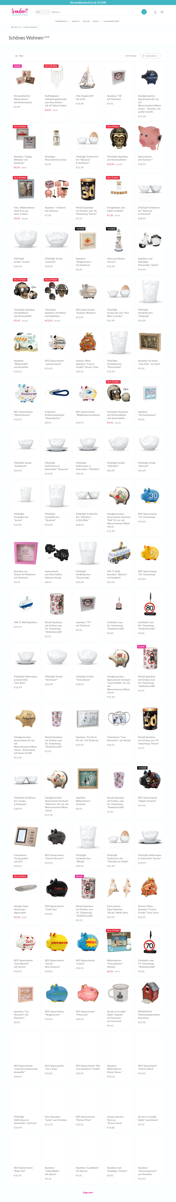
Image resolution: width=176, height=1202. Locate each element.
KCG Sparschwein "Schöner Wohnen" (86, 311)
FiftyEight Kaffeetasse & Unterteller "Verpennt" (57, 466)
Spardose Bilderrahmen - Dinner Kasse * (115, 1068)
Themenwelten (61, 21)
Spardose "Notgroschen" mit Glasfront (83, 261)
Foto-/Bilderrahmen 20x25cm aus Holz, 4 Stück (24, 210)
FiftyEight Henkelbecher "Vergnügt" (145, 312)
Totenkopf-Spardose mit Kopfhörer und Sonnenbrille (24, 312)
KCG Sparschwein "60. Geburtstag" (147, 573)
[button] (162, 12)
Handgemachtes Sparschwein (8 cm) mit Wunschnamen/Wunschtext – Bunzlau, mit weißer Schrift (149, 103)
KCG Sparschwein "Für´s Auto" (54, 1067)
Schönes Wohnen (30, 27)
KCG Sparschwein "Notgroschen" (54, 1013)
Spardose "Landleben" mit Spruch (87, 1169)
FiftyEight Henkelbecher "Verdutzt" (52, 517)
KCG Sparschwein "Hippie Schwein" (147, 799)
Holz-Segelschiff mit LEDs (84, 97)
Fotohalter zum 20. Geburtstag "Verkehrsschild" (115, 625)
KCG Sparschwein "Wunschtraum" (23, 413)
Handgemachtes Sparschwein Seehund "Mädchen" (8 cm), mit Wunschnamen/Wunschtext (56, 804)
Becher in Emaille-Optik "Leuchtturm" (148, 1118)
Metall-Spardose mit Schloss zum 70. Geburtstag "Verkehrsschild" (84, 911)
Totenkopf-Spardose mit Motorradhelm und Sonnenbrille (117, 415)
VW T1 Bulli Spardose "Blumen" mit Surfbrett (117, 574)
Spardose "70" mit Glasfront (83, 624)
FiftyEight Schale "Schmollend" (85, 678)
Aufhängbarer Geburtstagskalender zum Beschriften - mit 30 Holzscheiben (56, 100)
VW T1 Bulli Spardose (25, 622)
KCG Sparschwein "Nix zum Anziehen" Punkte (88, 1067)
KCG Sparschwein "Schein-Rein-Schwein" (54, 963)
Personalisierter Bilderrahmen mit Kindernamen (23, 99)
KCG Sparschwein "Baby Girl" (23, 1169)
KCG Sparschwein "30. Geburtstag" (147, 515)
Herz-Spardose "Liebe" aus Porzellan (56, 1118)
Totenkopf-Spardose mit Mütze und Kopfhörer (55, 312)
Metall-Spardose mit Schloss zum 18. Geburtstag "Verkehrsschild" (53, 742)
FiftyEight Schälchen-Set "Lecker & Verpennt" (25, 800)
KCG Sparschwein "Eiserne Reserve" (54, 857)
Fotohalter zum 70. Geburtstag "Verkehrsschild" (146, 963)
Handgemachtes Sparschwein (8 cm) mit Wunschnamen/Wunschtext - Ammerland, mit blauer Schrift (25, 745)
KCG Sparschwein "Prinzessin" (85, 1013)
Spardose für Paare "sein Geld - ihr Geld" (149, 362)
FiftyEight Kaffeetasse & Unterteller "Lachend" (25, 1119)
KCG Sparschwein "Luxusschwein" (54, 362)
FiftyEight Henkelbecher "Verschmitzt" (114, 363)
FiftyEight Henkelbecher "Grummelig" (83, 574)
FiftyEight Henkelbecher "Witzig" (83, 858)
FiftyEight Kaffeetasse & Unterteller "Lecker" (149, 857)
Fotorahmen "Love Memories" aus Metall (118, 739)
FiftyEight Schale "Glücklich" (116, 464)
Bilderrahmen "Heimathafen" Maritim (115, 963)
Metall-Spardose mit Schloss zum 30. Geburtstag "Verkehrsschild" (115, 802)
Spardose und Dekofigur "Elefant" (117, 1169)
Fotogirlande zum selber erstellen (116, 209)
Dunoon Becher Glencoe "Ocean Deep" (115, 1119)
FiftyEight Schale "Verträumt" (54, 678)
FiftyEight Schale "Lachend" (54, 260)
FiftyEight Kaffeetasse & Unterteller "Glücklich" (88, 466)
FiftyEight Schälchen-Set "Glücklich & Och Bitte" (87, 517)
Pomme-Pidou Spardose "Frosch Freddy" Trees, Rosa (148, 909)
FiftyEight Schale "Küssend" (147, 464)
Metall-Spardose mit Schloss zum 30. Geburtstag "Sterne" (86, 210)
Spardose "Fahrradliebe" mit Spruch (52, 1170)
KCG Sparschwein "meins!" (85, 962)
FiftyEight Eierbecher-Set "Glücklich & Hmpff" (117, 858)
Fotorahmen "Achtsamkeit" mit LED (21, 858)
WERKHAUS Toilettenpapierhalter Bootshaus (149, 1014)
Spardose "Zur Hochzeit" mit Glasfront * (21, 1014)
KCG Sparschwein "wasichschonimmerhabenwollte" (26, 1068)
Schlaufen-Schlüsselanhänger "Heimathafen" (54, 415)
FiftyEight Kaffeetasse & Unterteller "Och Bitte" (25, 679)
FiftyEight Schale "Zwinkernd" (23, 464)
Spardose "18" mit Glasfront (114, 97)
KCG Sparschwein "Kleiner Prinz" (85, 1118)
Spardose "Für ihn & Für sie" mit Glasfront (87, 739)
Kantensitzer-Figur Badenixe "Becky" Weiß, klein (117, 909)
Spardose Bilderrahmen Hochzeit (83, 800)
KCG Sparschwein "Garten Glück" (147, 1067)
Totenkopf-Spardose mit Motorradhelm (117, 158)
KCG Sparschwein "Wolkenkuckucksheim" (88, 415)
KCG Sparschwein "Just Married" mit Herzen (23, 963)
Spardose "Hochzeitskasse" (147, 413)
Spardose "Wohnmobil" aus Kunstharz (21, 363)
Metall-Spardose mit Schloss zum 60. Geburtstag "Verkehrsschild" (146, 681)
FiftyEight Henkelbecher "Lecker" (21, 517)
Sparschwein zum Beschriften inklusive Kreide (53, 574)
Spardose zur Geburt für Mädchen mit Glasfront (24, 574)
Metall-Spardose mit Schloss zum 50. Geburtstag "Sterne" (148, 740)
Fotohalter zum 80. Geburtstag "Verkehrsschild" (146, 625)
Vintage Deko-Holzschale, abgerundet (21, 909)
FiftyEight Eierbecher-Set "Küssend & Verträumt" (87, 159)
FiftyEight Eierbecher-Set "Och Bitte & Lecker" (118, 312)
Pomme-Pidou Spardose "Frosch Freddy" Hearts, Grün (87, 363)
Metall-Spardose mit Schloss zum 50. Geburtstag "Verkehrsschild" (53, 627)
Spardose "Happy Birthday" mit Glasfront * (23, 159)
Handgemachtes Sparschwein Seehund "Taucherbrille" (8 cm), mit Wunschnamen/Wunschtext (118, 684)
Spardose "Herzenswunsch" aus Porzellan (147, 1170)
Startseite (17, 27)
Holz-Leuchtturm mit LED (116, 260)
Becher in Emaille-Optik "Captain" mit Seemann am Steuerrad (116, 1016)
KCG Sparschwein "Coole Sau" (54, 908)
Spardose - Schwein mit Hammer (55, 209)
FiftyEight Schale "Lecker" (22, 260)
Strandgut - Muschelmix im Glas (55, 158)
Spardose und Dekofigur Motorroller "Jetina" (148, 261)
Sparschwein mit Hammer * (145, 158)
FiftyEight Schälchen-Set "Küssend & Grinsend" (149, 210)
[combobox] (99, 12)
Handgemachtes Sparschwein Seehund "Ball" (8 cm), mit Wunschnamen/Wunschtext (118, 520)
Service (96, 21)
